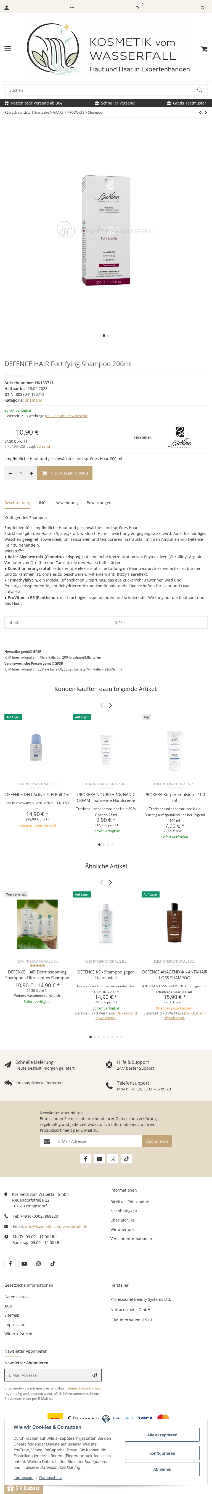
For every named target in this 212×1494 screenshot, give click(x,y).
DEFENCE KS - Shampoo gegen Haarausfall (106, 974)
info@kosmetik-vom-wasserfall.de (56, 1226)
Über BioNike (122, 1220)
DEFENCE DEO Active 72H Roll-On (37, 794)
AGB (8, 1306)
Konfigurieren (162, 1453)
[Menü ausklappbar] (7, 48)
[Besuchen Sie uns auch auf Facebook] (85, 1159)
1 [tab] (104, 335)
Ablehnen (162, 1469)
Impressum (23, 1477)
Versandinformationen (131, 1238)
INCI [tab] (43, 502)
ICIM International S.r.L (131, 1319)
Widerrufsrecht (18, 1333)
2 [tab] (108, 335)
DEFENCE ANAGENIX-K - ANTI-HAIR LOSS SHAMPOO (174, 974)
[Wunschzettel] (202, 8)
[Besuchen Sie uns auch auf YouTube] (99, 1159)
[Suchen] (202, 90)
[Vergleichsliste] (137, 8)
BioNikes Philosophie (129, 1201)
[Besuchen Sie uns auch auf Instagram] (112, 1159)
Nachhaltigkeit (123, 1210)
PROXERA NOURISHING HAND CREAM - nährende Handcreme (106, 797)
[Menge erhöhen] (31, 473)
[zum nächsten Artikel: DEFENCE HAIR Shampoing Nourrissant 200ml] (200, 112)
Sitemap (12, 1315)
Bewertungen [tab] (99, 502)
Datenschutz (50, 1477)
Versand (43, 446)
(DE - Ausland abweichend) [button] (66, 415)
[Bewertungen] (37, 965)
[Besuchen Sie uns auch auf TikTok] (126, 1159)
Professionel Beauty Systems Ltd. (140, 1299)
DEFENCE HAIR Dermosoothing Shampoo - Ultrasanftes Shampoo (37, 974)
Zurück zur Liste (18, 112)
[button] (72, 8)
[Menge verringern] (10, 473)
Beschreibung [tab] (17, 502)
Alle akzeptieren (162, 1434)
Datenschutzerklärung (136, 1118)
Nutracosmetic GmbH (130, 1309)
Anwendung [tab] (66, 502)
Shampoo (33, 400)
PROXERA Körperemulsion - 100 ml (174, 797)
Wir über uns (122, 1229)
